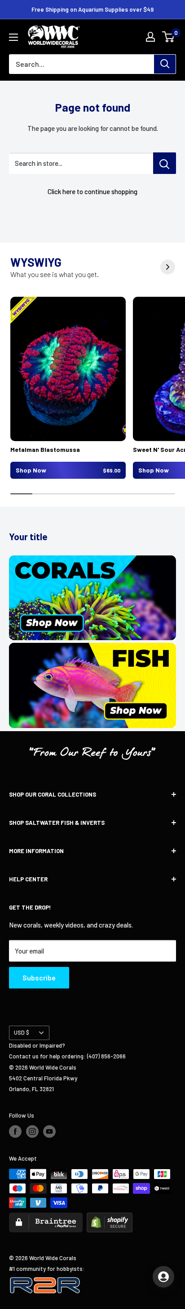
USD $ (21, 1032)
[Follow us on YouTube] (49, 1131)
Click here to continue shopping (92, 191)
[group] (68, 388)
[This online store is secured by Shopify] (109, 1218)
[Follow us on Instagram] (32, 1131)
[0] (168, 36)
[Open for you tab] (163, 1276)
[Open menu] (13, 37)
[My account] (150, 37)
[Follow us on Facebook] (15, 1131)
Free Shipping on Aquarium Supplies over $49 (92, 9)
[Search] (165, 64)
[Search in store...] (164, 163)
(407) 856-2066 (106, 1056)
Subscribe (39, 977)
